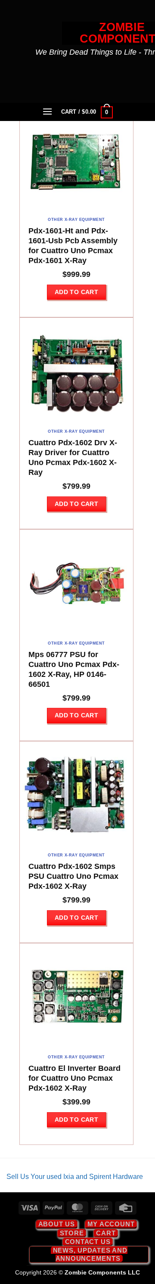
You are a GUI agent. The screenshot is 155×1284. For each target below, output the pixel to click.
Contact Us (88, 1241)
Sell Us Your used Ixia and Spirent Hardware (74, 1176)
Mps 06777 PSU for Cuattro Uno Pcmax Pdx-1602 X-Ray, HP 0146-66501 (73, 669)
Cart (105, 1233)
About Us (56, 1224)
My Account (111, 1224)
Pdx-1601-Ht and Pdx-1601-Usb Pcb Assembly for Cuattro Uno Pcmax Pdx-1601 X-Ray (73, 245)
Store (72, 1233)
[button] (47, 111)
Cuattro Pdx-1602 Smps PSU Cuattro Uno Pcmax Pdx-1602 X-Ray (73, 876)
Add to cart (77, 291)
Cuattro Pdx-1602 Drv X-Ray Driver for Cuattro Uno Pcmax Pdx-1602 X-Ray (72, 457)
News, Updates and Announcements (90, 1254)
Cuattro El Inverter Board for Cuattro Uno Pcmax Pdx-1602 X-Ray (74, 1078)
